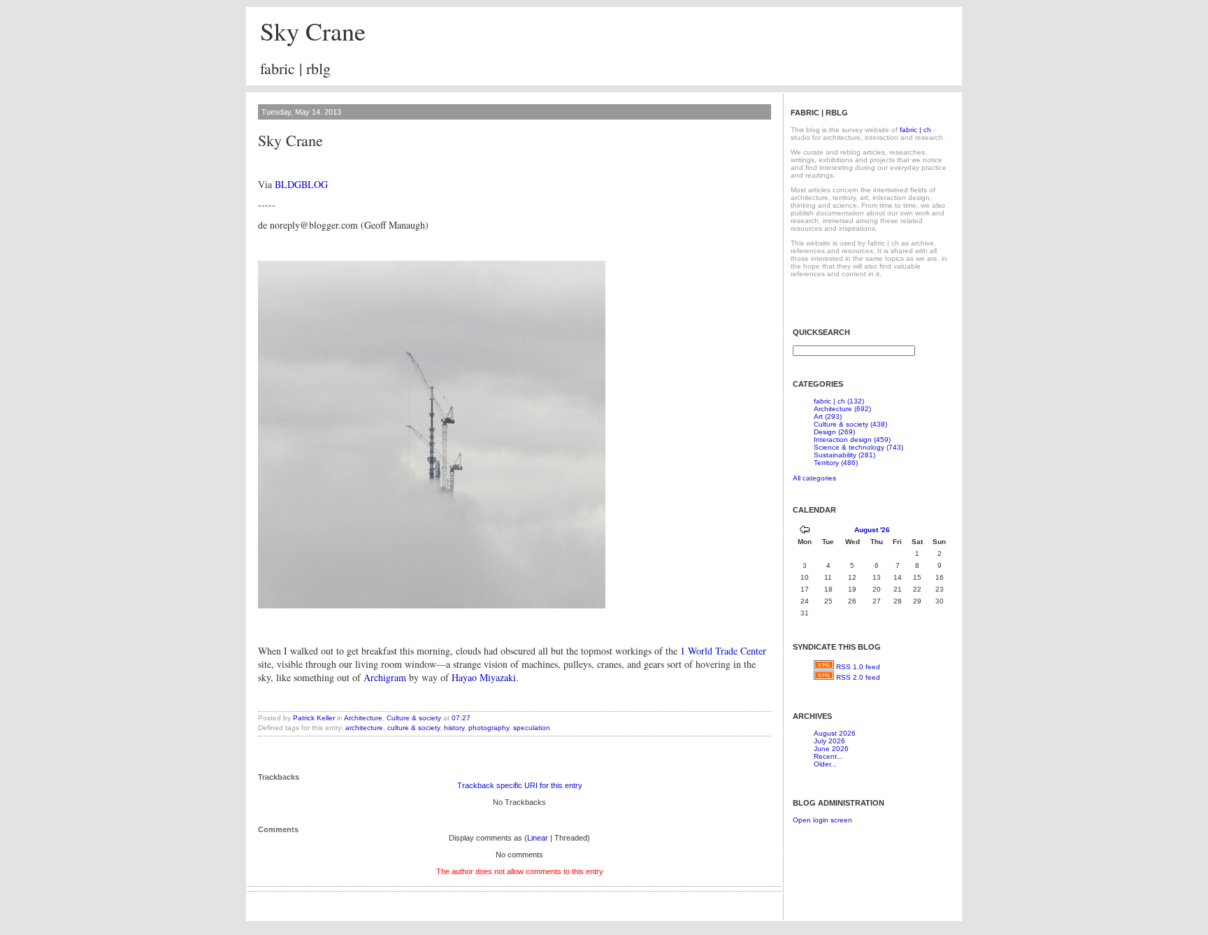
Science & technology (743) (858, 447)
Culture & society (414, 718)
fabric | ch (915, 130)
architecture (364, 727)
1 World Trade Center (723, 650)
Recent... (828, 756)
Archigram (385, 677)
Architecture (363, 718)
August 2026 (835, 733)
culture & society (413, 727)
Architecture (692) (842, 409)
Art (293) (828, 416)
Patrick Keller (314, 718)
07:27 (461, 718)
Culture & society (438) (850, 424)
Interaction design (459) (852, 439)
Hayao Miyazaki (484, 677)
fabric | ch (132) (839, 401)
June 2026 (831, 748)
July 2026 (829, 741)
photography (488, 727)
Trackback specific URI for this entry (519, 785)
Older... (825, 764)
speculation (531, 727)
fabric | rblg (295, 68)
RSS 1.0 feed (858, 667)
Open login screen (822, 820)
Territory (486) (836, 462)
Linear (537, 838)
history (454, 727)
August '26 (872, 530)
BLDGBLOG (301, 184)
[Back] (804, 531)
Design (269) (834, 432)
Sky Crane (313, 31)
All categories (814, 478)
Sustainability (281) (844, 455)
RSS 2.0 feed (858, 677)
